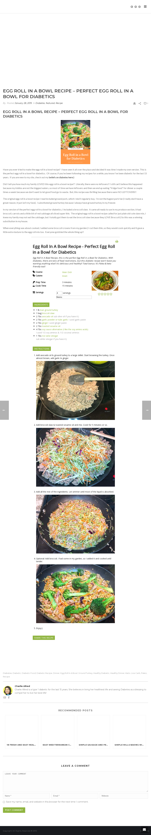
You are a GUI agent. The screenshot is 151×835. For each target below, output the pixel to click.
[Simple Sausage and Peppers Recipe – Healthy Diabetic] (93, 728)
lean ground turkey (49, 310)
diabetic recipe (44, 673)
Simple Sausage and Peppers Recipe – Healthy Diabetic (94, 745)
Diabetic (17, 673)
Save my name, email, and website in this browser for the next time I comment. (47, 801)
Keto (127, 673)
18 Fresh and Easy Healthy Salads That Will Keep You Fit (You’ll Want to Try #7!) (22, 745)
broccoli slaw (48, 313)
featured (50, 103)
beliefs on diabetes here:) (61, 177)
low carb (135, 673)
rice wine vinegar (50, 335)
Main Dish (67, 272)
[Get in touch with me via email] (5, 698)
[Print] (134, 103)
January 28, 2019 (23, 103)
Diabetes (40, 103)
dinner (56, 673)
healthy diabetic (101, 673)
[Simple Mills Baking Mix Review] (129, 728)
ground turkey (85, 673)
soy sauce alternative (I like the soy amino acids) (65, 329)
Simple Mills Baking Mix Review (130, 745)
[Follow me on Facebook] (9, 698)
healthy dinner (117, 673)
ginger (45, 322)
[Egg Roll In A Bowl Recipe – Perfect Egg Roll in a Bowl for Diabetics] (75, 53)
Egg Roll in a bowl (68, 673)
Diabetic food (29, 673)
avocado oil (47, 316)
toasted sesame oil (51, 326)
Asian (64, 275)
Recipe (59, 103)
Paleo (144, 673)
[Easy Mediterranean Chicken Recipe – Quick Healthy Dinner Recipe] (57, 728)
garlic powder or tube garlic (55, 319)
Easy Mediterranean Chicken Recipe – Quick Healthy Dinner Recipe (58, 745)
